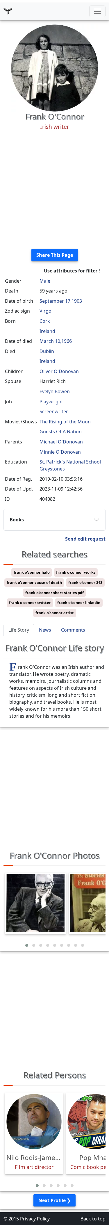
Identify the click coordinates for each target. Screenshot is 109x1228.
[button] (26, 945)
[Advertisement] (54, 189)
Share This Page (54, 255)
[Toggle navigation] (97, 11)
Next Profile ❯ (54, 1200)
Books (17, 519)
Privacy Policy (35, 1218)
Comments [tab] (73, 630)
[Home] (7, 11)
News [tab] (45, 630)
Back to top (93, 1218)
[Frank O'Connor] (54, 67)
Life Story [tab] (18, 630)
